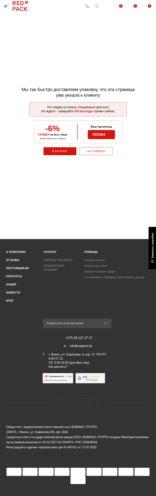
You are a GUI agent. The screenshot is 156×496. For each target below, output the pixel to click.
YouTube (83, 402)
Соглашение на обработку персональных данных (114, 277)
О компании (16, 251)
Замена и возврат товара (99, 271)
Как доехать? (58, 366)
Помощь (91, 251)
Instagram (72, 402)
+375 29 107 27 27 (78, 338)
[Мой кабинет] (106, 6)
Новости (13, 292)
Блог (10, 300)
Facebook (62, 402)
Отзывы (13, 260)
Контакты (14, 276)
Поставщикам (17, 268)
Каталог (50, 251)
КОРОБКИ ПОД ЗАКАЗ (58, 260)
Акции (11, 284)
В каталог (60, 151)
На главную (96, 151)
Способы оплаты (94, 260)
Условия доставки (95, 265)
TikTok (93, 402)
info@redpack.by (81, 346)
